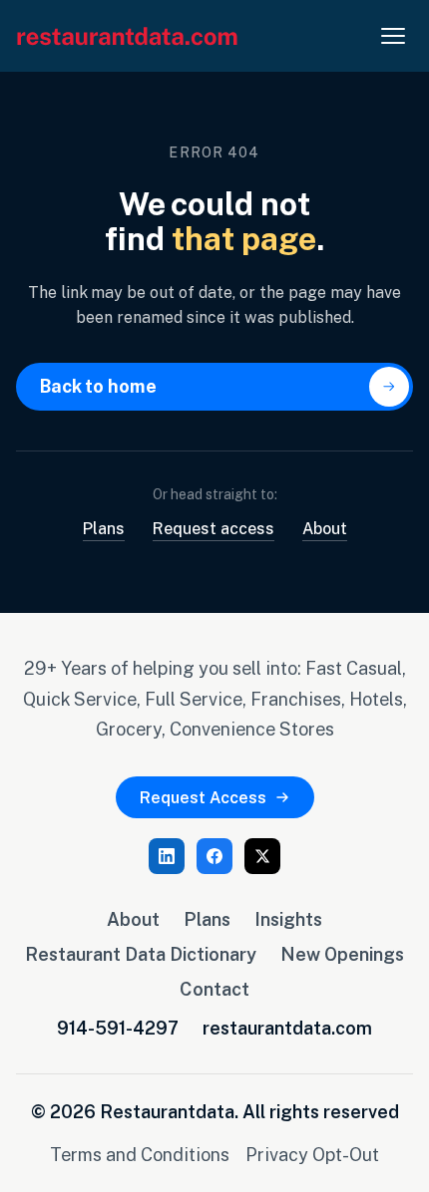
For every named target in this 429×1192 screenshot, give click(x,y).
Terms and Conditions (139, 1154)
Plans (104, 528)
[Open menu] (393, 36)
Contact (214, 989)
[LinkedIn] (167, 856)
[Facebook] (214, 856)
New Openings (342, 954)
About (324, 528)
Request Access (203, 797)
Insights (288, 919)
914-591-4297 (118, 1028)
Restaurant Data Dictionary (140, 954)
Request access (213, 528)
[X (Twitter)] (262, 856)
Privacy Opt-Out (312, 1154)
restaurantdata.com (287, 1028)
